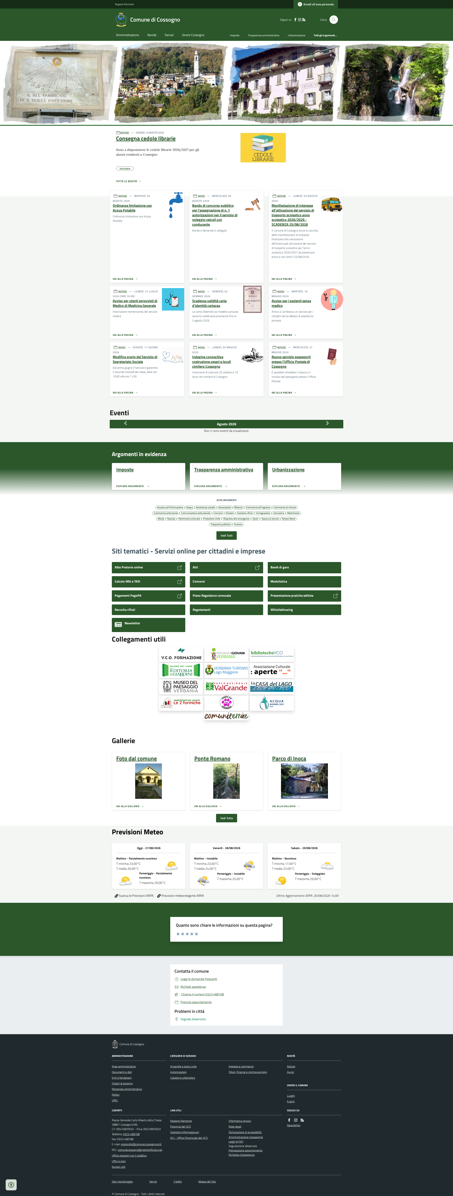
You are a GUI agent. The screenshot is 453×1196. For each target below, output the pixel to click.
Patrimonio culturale (189, 518)
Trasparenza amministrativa (263, 35)
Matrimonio (293, 512)
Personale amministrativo (127, 1089)
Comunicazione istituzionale (195, 512)
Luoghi (291, 1096)
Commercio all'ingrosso (258, 507)
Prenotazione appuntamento (245, 1150)
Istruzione (278, 512)
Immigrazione (263, 512)
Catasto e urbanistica (182, 1078)
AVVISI (201, 196)
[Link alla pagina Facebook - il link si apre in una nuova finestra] (295, 20)
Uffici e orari (119, 1161)
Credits (178, 1181)
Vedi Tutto (226, 818)
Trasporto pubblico (221, 524)
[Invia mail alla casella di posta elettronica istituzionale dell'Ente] (141, 1144)
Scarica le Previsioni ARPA (136, 895)
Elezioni (230, 512)
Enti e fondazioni (121, 1078)
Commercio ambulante (166, 512)
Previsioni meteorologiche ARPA (182, 895)
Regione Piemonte (124, 4)
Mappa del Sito (207, 1181)
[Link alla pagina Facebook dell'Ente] (289, 1120)
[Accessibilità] (11, 1185)
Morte (161, 518)
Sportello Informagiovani (184, 1132)
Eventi (291, 1101)
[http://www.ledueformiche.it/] (181, 703)
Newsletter (293, 1125)
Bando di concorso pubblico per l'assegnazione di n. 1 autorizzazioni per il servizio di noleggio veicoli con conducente (214, 215)
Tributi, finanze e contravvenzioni (248, 1072)
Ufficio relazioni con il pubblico (129, 1155)
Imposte (234, 35)
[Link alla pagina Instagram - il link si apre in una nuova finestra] (299, 20)
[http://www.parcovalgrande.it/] (226, 686)
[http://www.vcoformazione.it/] (181, 654)
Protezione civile (211, 518)
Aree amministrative (124, 1066)
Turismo (238, 524)
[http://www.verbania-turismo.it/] (226, 670)
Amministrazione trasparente (246, 1137)
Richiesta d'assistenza (241, 1155)
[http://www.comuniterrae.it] (226, 716)
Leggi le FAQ (236, 1141)
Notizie (291, 1066)
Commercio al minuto (285, 507)
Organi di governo (122, 1083)
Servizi (169, 35)
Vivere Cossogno (193, 35)
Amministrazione (127, 35)
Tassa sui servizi (270, 518)
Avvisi (290, 1072)
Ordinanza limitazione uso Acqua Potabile (132, 208)
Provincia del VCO (180, 1126)
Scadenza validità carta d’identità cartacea (209, 303)
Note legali (235, 1126)
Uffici (115, 1100)
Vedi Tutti (227, 535)
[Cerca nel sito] (332, 19)
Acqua (189, 507)
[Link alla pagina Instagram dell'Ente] (296, 1120)
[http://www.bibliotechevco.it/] (272, 654)
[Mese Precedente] (125, 423)
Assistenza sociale (205, 507)
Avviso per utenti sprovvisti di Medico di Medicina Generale (135, 303)
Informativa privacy (240, 1121)
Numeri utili (118, 1167)
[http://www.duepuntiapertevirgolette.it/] (272, 670)
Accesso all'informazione (170, 507)
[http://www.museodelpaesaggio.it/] (181, 686)
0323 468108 (131, 1134)
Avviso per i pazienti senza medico (291, 303)
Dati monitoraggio (122, 1181)
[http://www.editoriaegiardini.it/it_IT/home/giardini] (181, 670)
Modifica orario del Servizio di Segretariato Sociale (135, 359)
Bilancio (238, 507)
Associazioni (224, 507)
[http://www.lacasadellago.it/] (272, 686)
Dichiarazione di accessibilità (245, 1132)
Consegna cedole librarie (146, 138)
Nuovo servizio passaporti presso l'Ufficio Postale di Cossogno (291, 362)
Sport (255, 518)
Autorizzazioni (178, 1072)
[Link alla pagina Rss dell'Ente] (302, 1120)
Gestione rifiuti (245, 512)
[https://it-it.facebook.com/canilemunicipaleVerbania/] (226, 703)
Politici (115, 1095)
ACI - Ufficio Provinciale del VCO (189, 1138)
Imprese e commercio (241, 1066)
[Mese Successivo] (327, 423)
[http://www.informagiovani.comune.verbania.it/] (226, 654)
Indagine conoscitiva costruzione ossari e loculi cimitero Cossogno (211, 362)
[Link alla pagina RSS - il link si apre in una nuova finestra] (304, 20)
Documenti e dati (122, 1072)
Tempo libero (288, 518)
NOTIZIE (124, 132)
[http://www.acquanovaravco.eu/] (272, 703)
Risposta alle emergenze (236, 518)
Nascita (171, 518)
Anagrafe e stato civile (183, 1066)
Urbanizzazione (296, 35)
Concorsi (218, 512)
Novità (151, 35)
